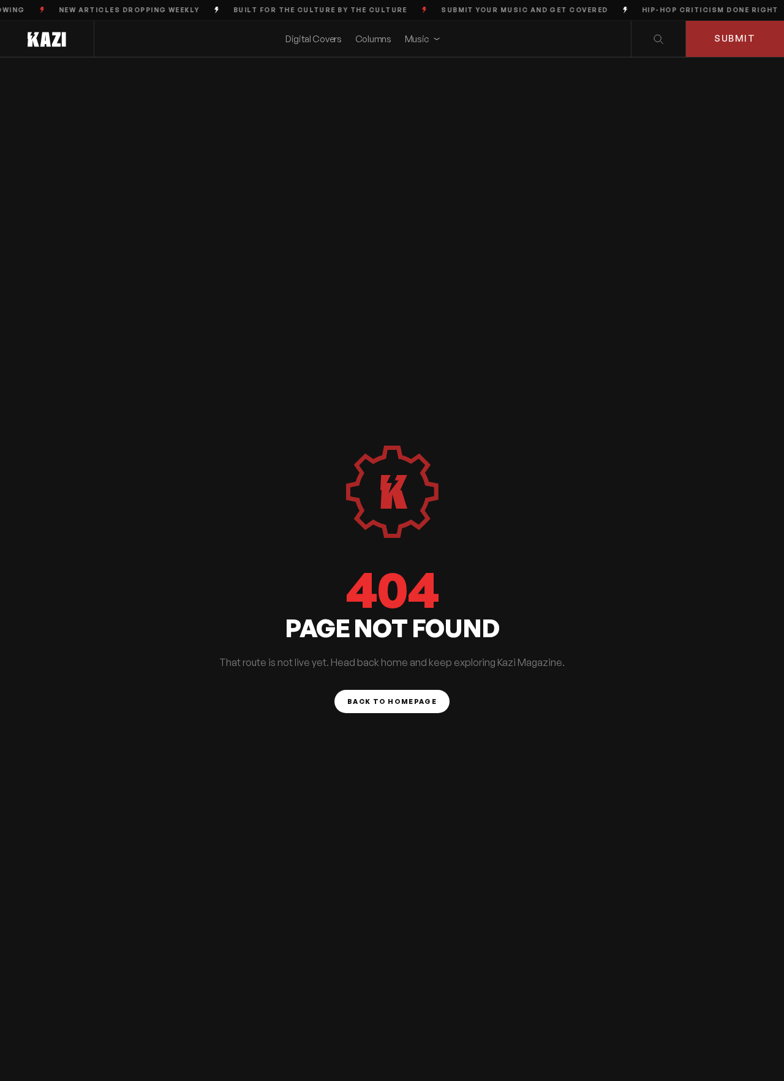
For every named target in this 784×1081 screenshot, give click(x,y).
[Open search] (658, 39)
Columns (373, 39)
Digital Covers (313, 39)
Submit (734, 38)
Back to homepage (392, 701)
